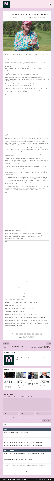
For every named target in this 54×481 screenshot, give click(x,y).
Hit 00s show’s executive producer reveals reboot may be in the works (44, 381)
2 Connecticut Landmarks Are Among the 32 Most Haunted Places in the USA (26, 453)
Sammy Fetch (7, 471)
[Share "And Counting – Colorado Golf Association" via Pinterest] (27, 333)
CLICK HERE (42, 317)
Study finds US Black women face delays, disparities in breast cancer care (33, 382)
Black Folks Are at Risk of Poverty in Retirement (23, 459)
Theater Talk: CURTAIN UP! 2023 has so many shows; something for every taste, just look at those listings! (9, 383)
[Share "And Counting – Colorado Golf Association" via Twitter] (20, 333)
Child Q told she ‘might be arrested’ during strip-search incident (19, 435)
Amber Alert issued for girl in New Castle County (15, 439)
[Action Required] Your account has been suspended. (16, 432)
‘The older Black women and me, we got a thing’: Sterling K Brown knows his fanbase (23, 442)
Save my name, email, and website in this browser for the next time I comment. (21, 417)
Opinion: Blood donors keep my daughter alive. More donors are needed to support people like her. (21, 383)
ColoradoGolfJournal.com (16, 325)
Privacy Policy (42, 479)
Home (36, 479)
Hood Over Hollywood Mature (30, 17)
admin (15, 17)
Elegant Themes (11, 479)
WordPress (24, 479)
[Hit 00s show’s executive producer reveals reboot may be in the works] (45, 375)
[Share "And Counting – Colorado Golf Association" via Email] (38, 333)
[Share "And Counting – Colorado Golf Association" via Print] (41, 333)
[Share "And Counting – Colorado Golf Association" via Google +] (22, 333)
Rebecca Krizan (7, 459)
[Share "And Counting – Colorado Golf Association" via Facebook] (17, 333)
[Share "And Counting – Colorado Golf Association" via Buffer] (33, 333)
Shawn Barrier (7, 465)
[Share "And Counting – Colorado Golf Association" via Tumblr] (25, 333)
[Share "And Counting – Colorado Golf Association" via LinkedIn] (30, 333)
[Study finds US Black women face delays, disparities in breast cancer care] (33, 375)
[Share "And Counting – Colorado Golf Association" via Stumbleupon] (35, 333)
